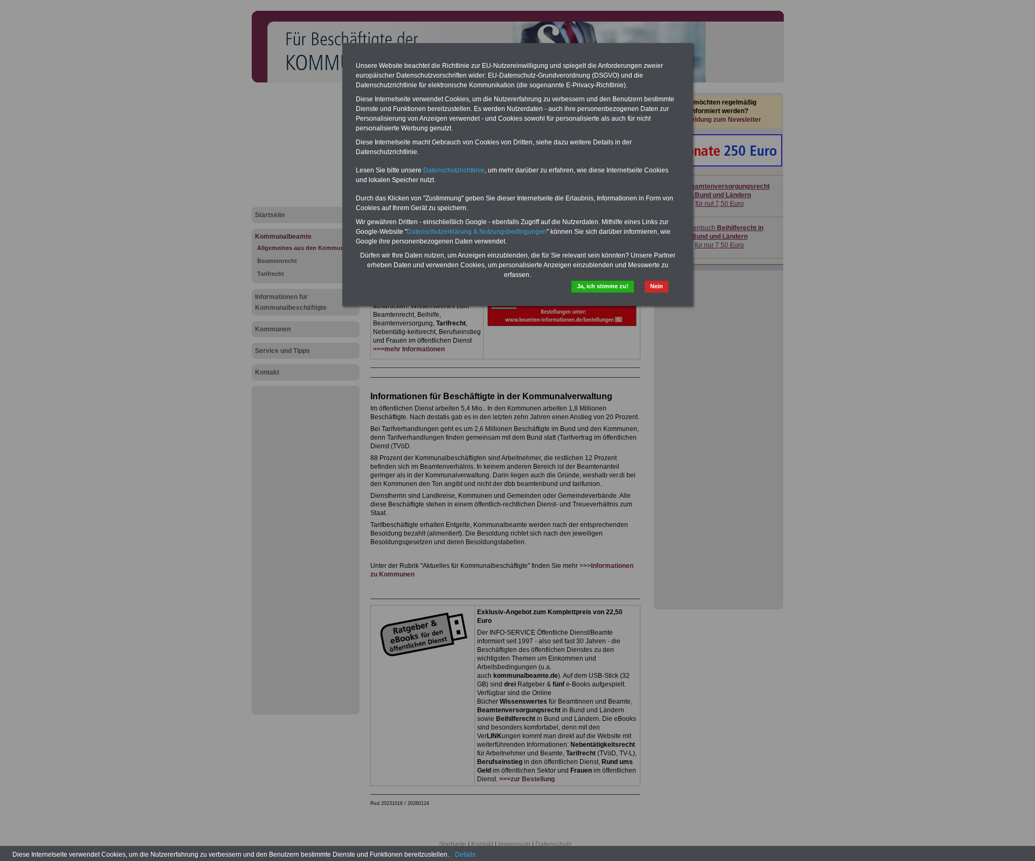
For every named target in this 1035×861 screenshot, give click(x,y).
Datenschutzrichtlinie (454, 170)
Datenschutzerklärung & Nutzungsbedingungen (477, 231)
